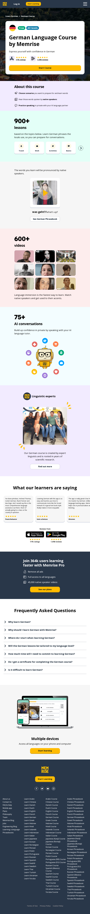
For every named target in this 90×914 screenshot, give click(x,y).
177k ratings (35, 542)
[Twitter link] (42, 788)
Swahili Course (52, 877)
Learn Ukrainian (31, 875)
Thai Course (51, 883)
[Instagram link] (53, 788)
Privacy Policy (45, 906)
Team (5, 817)
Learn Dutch (29, 808)
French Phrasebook (75, 814)
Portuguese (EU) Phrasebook (74, 867)
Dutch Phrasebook (75, 808)
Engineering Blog (10, 826)
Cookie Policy (58, 906)
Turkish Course (52, 886)
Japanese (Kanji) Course (55, 839)
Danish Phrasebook (75, 805)
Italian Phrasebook (75, 835)
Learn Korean (29, 842)
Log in (17, 4)
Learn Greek (29, 820)
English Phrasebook (75, 811)
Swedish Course (52, 880)
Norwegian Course (53, 850)
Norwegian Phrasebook (77, 852)
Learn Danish (29, 805)
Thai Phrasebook (74, 889)
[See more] (85, 4)
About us (6, 799)
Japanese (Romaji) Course (53, 842)
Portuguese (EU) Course (56, 862)
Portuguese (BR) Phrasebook (74, 862)
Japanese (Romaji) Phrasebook (74, 845)
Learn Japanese (30, 839)
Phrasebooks (8, 832)
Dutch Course (51, 808)
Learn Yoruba (29, 878)
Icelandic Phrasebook (76, 829)
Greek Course (51, 820)
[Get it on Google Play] (56, 534)
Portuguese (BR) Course (56, 859)
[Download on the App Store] (35, 534)
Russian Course (52, 865)
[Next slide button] (80, 148)
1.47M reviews (56, 542)
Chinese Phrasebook (75, 802)
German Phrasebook (75, 817)
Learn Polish (29, 851)
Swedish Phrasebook (75, 886)
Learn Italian (29, 835)
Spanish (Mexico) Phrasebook (74, 876)
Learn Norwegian (31, 845)
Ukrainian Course (53, 889)
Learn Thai (28, 869)
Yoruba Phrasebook (75, 898)
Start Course (45, 68)
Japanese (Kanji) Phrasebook (73, 839)
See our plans (45, 589)
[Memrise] (4, 4)
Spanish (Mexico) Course (53, 869)
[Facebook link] (36, 788)
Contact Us (7, 802)
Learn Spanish (30, 860)
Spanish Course (52, 874)
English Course (52, 811)
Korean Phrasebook (75, 849)
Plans (5, 811)
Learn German (11, 16)
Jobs (4, 823)
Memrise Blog (8, 820)
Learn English (29, 811)
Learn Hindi (29, 826)
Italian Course (51, 835)
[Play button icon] (45, 193)
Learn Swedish (30, 866)
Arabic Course (51, 799)
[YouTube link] (48, 788)
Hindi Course (51, 826)
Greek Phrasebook (75, 820)
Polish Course (51, 856)
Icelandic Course (52, 829)
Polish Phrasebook (75, 858)
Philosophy (7, 814)
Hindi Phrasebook (74, 826)
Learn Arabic (29, 799)
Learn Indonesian (31, 832)
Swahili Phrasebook (75, 883)
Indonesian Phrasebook (77, 832)
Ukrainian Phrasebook (76, 895)
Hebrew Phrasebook (75, 823)
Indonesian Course (53, 832)
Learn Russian (30, 857)
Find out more (45, 466)
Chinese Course (52, 802)
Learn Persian (30, 848)
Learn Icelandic (30, 829)
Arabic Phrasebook (75, 799)
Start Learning (33, 4)
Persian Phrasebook (75, 855)
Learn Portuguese (31, 854)
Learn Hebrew (30, 823)
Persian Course (52, 853)
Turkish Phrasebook (75, 892)
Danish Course (52, 805)
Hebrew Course (52, 823)
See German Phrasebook (45, 219)
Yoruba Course (52, 892)
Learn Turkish (30, 872)
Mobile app (7, 808)
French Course (52, 814)
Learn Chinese (30, 802)
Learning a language (11, 829)
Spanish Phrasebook (75, 880)
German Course (52, 817)
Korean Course (52, 847)
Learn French (29, 814)
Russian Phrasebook (75, 872)
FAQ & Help (7, 805)
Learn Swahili (29, 863)
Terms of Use (32, 906)
